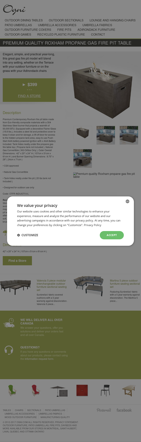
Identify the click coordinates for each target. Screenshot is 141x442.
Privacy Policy (92, 225)
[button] (27, 235)
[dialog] (70, 221)
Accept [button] (112, 235)
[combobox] (127, 201)
